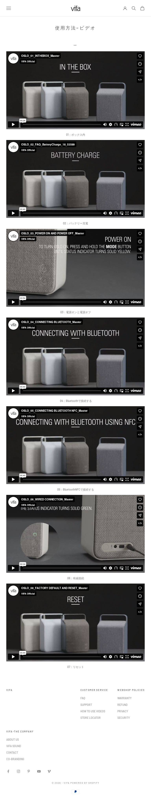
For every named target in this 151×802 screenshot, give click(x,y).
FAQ (82, 698)
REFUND (122, 704)
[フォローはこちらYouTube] (39, 771)
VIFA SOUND (13, 746)
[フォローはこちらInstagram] (18, 771)
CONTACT (12, 752)
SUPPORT (86, 704)
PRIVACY (122, 711)
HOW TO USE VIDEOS (92, 711)
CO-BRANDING (15, 759)
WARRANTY (124, 698)
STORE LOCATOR (90, 717)
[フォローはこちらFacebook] (8, 771)
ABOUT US (12, 739)
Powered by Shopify (84, 783)
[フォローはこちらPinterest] (29, 771)
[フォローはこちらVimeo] (49, 771)
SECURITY (123, 717)
